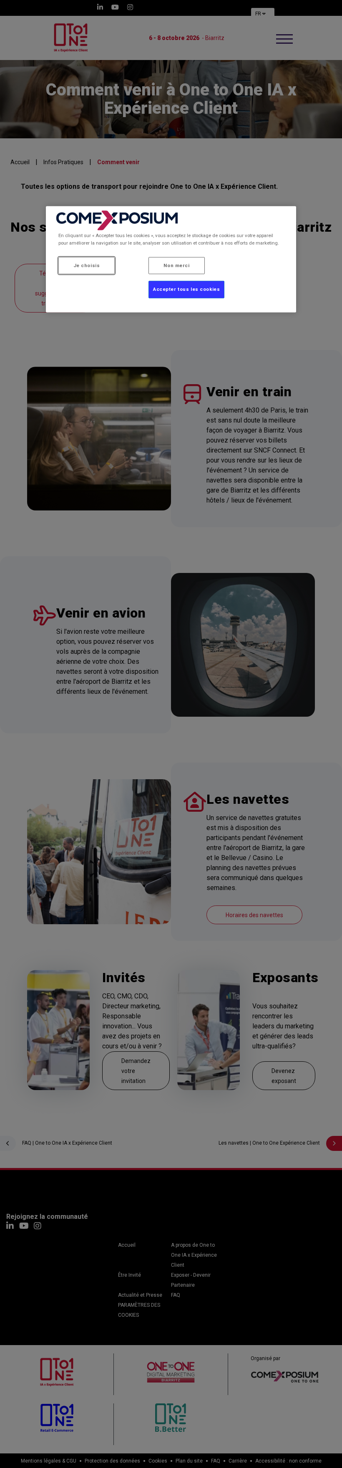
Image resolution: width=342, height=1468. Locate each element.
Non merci (176, 265)
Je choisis (86, 265)
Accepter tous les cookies (186, 289)
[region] (171, 259)
